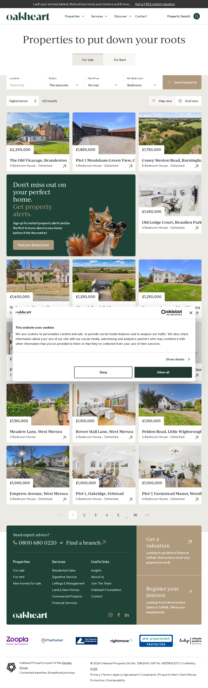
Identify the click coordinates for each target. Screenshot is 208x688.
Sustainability (116, 680)
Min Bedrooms (135, 78)
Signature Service (64, 577)
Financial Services (64, 603)
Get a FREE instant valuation (155, 4)
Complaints (148, 674)
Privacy (95, 674)
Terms (106, 674)
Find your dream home (33, 245)
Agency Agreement (126, 674)
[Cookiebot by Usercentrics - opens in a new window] (164, 313)
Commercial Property (67, 596)
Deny (103, 372)
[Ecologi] (191, 640)
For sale (19, 570)
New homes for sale (27, 583)
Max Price (93, 78)
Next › (147, 515)
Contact (141, 16)
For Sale (88, 60)
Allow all (163, 372)
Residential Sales (64, 570)
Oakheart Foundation (106, 590)
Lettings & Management (68, 583)
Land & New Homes (65, 590)
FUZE (93, 669)
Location (15, 78)
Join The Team (101, 583)
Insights (96, 570)
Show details (175, 359)
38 (135, 515)
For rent (18, 577)
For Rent (120, 60)
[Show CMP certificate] (156, 640)
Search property (185, 82)
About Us (97, 577)
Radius (53, 78)
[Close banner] (191, 312)
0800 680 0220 (38, 542)
